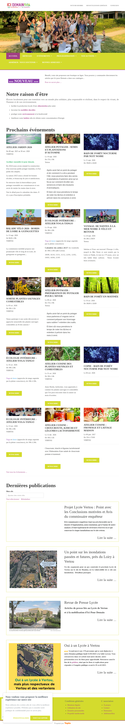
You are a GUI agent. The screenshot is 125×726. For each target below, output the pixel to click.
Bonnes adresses (51, 62)
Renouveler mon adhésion (96, 5)
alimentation (43, 106)
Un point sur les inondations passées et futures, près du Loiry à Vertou (89, 556)
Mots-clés (9, 491)
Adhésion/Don (109, 713)
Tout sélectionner (12, 499)
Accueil (13, 56)
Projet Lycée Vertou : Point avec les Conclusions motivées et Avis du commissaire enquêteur (88, 511)
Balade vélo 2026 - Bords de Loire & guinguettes (22, 230)
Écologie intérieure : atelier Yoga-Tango (60, 222)
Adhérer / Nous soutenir (22, 62)
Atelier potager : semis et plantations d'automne (61, 150)
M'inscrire (53, 205)
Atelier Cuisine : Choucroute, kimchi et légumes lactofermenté (62, 428)
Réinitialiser (25, 499)
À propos (107, 705)
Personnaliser (21, 718)
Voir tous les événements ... (16, 472)
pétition (75, 662)
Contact (106, 708)
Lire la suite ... (106, 538)
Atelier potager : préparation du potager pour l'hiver (62, 293)
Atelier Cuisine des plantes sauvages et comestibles (59, 366)
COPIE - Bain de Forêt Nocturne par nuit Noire (101, 367)
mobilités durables (28, 110)
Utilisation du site (74, 708)
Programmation (66, 56)
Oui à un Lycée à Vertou (82, 645)
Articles (27, 56)
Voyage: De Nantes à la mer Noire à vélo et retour (99, 229)
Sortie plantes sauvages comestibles (23, 300)
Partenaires (108, 711)
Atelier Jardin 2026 (19, 147)
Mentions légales (73, 705)
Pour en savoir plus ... (53, 82)
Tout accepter (40, 718)
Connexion (114, 5)
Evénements (43, 56)
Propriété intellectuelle (75, 713)
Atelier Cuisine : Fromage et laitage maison (98, 427)
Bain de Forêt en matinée (101, 296)
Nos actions (87, 56)
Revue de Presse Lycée (81, 602)
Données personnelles (75, 711)
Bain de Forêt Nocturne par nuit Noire (100, 154)
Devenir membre (76, 5)
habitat (26, 118)
